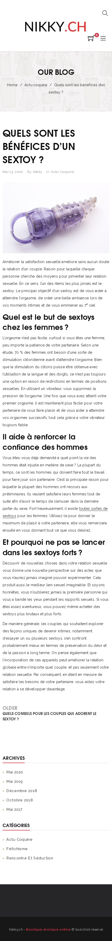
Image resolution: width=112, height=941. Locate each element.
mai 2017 (14, 809)
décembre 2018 (21, 790)
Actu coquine (35, 85)
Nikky (37, 172)
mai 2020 (14, 772)
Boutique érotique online (48, 929)
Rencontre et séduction (29, 858)
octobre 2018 (19, 800)
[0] (91, 40)
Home (12, 85)
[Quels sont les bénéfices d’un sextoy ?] (56, 217)
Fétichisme (17, 848)
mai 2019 (14, 781)
